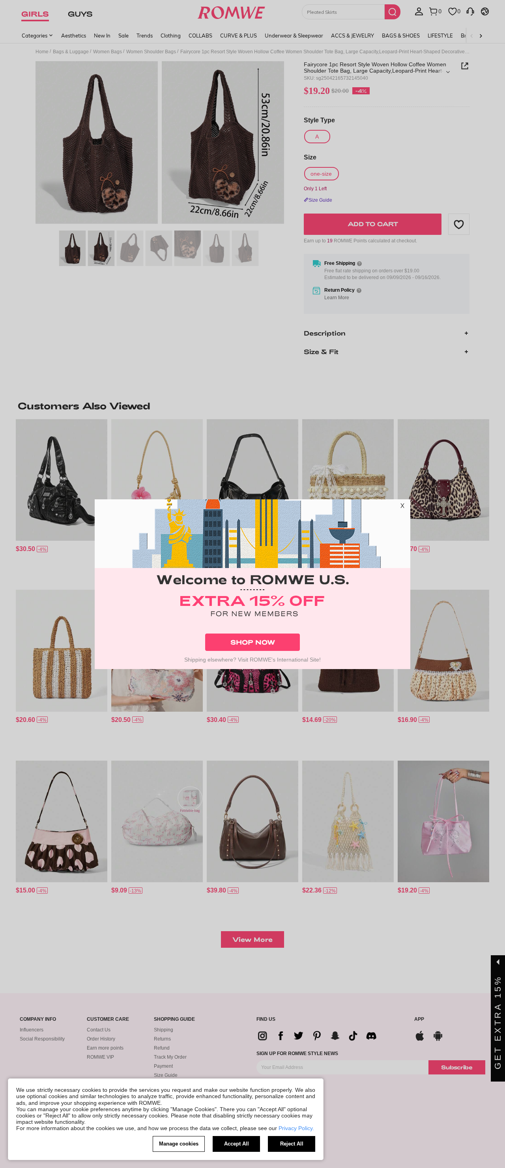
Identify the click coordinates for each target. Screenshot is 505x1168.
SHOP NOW (252, 642)
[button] (402, 507)
